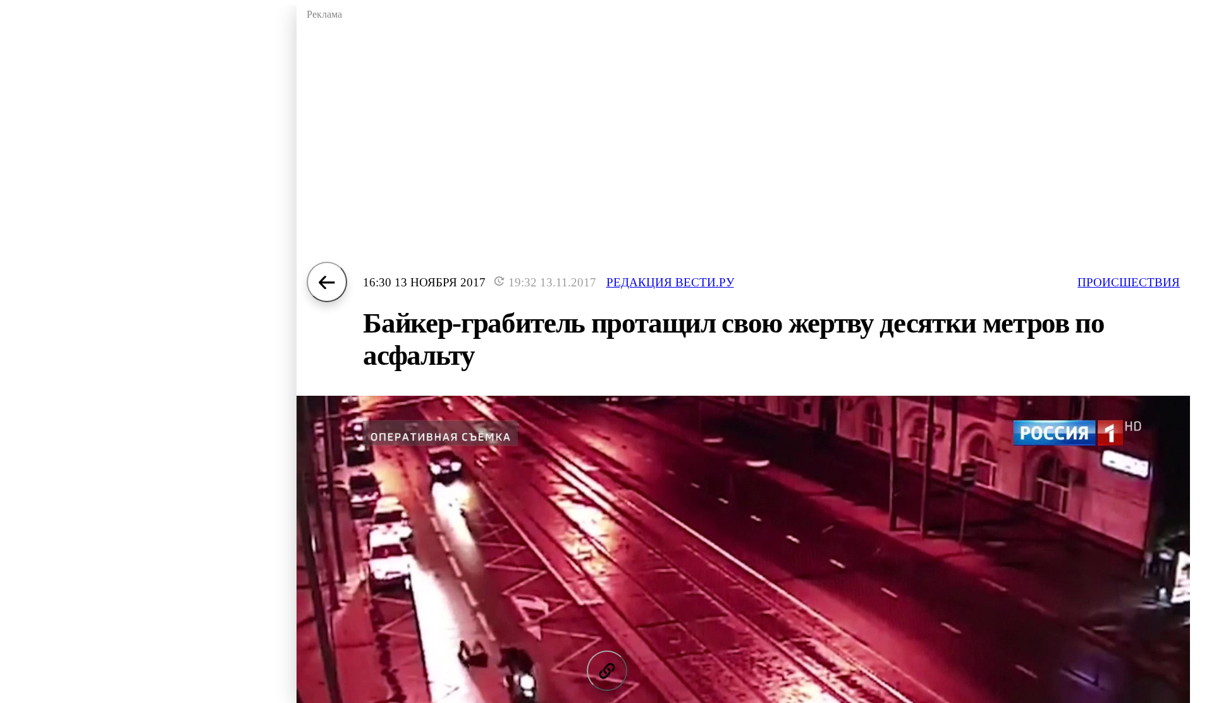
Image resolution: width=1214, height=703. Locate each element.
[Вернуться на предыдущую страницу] (327, 282)
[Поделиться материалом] (607, 671)
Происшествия (1128, 282)
